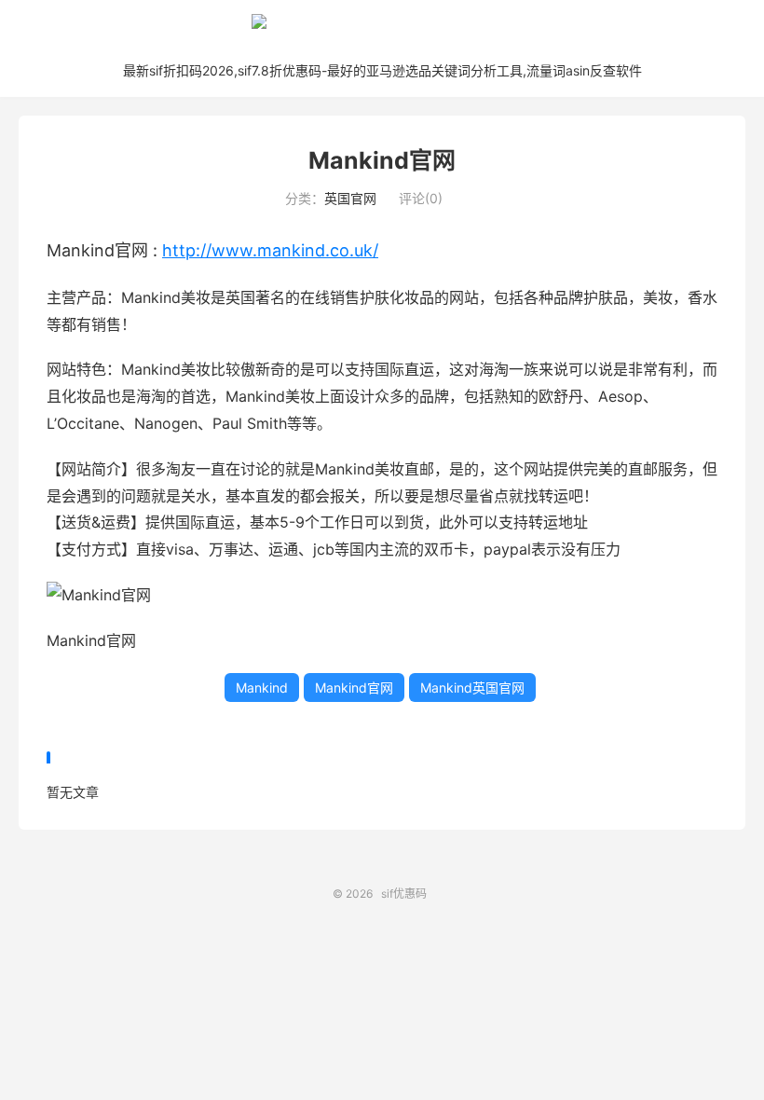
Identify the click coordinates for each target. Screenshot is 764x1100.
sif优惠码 (382, 29)
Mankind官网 (382, 160)
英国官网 (350, 198)
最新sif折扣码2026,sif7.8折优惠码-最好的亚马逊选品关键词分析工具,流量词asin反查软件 (382, 70)
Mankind (262, 687)
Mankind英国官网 (472, 687)
